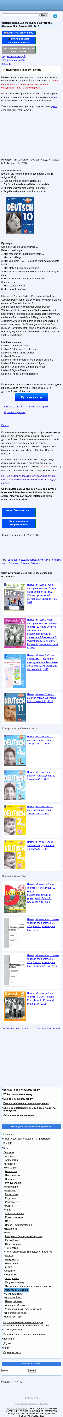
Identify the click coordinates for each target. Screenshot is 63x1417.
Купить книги (31, 397)
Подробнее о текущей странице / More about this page (13, 60)
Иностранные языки (16, 1313)
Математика (11, 1194)
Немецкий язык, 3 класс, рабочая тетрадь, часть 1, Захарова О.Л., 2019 (41, 775)
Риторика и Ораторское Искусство (23, 1236)
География (11, 1167)
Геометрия (11, 1171)
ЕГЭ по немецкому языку (18, 1099)
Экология (10, 1271)
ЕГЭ (5, 1148)
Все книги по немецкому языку (21, 1090)
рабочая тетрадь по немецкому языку (28, 560)
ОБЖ (8, 1209)
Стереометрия (13, 1244)
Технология (11, 1248)
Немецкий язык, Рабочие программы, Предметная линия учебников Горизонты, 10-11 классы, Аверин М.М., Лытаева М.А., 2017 (42, 662)
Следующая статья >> (48, 1028)
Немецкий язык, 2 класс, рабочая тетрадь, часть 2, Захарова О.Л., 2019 (41, 810)
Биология (10, 1164)
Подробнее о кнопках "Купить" (24, 69)
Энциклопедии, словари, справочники (24, 1334)
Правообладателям (14, 412)
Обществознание (14, 1213)
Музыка (9, 1206)
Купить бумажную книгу (19, 510)
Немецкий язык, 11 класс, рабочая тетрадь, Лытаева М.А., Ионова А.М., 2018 (41, 698)
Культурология (13, 1183)
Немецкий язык (13, 1301)
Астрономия (11, 1160)
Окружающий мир (14, 1282)
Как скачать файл (13, 406)
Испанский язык (14, 1297)
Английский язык (14, 1294)
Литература (11, 1187)
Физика (9, 1255)
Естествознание (14, 1217)
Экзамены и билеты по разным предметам (28, 1286)
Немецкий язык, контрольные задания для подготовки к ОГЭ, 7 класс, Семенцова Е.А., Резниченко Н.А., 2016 (43, 960)
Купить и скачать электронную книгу (18, 523)
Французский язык (15, 1305)
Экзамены (9, 1152)
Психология (11, 1229)
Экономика (11, 1274)
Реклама (10, 1232)
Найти (6, 1348)
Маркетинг (10, 1190)
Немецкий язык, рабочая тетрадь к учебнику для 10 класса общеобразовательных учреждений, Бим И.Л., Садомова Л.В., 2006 (41, 893)
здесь (54, 97)
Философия (11, 1263)
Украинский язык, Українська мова (23, 1309)
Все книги (8, 1338)
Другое (7, 1343)
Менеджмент (12, 1202)
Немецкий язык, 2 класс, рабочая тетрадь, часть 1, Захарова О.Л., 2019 (41, 845)
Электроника (12, 1278)
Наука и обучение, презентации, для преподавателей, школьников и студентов (26, 1323)
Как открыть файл (38, 406)
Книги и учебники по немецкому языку (26, 1103)
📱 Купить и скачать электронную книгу (18, 40)
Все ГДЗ (7, 1143)
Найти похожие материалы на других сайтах (18, 50)
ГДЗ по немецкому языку (18, 1094)
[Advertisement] (23, 136)
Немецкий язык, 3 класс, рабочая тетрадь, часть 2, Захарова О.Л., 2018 (41, 740)
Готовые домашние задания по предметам (26, 1138)
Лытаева (13, 563)
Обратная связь (12, 1352)
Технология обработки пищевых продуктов (28, 1251)
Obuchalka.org (16, 1408)
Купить (5, 425)
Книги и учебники (12, 1329)
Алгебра (9, 1156)
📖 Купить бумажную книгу (18, 32)
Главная (7, 1134)
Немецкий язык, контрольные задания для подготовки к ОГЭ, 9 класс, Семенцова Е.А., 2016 (43, 924)
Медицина (10, 1198)
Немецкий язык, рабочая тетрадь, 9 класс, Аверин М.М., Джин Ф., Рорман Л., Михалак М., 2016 (41, 998)
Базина (25, 563)
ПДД (7, 1221)
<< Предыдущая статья (15, 1028)
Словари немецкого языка (18, 1115)
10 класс (35, 563)
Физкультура (12, 1259)
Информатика (12, 1175)
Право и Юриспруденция (18, 1225)
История (9, 1179)
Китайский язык (13, 1316)
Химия (8, 1267)
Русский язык (12, 1240)
